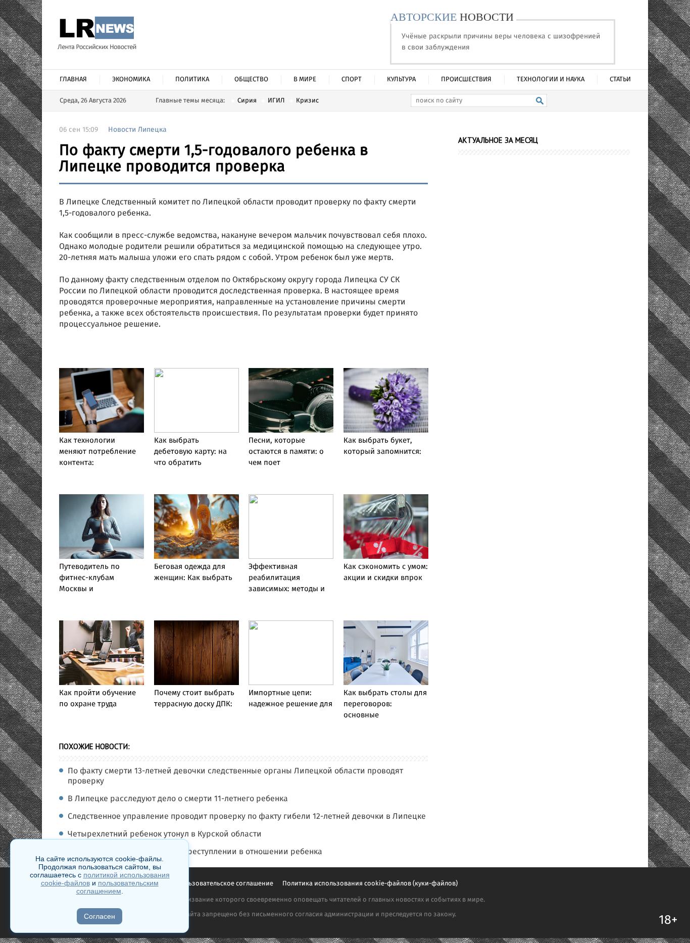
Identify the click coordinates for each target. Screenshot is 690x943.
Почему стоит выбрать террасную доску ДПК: (194, 698)
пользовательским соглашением (117, 887)
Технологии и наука (550, 79)
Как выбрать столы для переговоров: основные (385, 704)
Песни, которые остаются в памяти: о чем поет (286, 452)
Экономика (131, 79)
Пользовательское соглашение (225, 883)
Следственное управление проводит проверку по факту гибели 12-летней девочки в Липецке (247, 817)
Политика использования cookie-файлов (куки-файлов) (370, 883)
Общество (251, 79)
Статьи (620, 79)
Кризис (307, 100)
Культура (401, 79)
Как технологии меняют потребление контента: (97, 452)
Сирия (247, 100)
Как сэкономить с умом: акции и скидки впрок (385, 572)
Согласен (99, 916)
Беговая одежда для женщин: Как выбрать (193, 572)
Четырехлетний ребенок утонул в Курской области (165, 834)
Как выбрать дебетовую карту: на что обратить (190, 452)
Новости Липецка (137, 129)
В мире (304, 79)
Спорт (351, 79)
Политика (192, 79)
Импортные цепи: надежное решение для (290, 698)
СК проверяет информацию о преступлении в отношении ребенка (195, 852)
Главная (73, 79)
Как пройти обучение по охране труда (97, 698)
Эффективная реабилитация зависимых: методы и (287, 578)
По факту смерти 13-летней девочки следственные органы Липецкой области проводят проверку (235, 776)
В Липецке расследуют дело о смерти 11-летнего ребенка (178, 799)
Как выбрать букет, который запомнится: (382, 446)
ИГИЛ (276, 100)
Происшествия (466, 79)
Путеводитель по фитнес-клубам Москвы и (89, 578)
